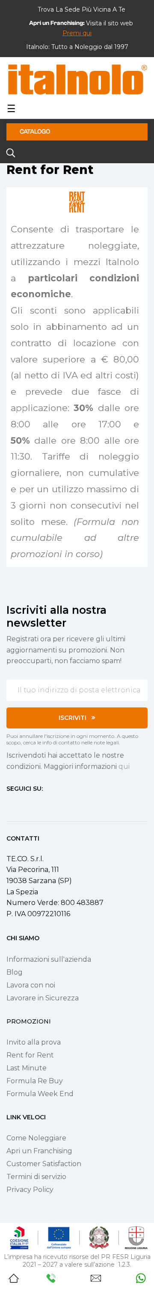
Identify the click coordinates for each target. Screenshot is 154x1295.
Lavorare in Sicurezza (42, 998)
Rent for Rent (30, 1055)
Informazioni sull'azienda (48, 959)
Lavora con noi (30, 985)
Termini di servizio (36, 1177)
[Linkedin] (56, 804)
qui (124, 766)
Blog (14, 972)
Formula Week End (40, 1094)
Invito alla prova (33, 1042)
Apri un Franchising (39, 1151)
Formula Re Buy (34, 1081)
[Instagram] (25, 804)
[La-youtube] (40, 804)
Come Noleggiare (36, 1138)
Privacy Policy (29, 1189)
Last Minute (26, 1068)
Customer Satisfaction (43, 1164)
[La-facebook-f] (9, 804)
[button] (77, 33)
